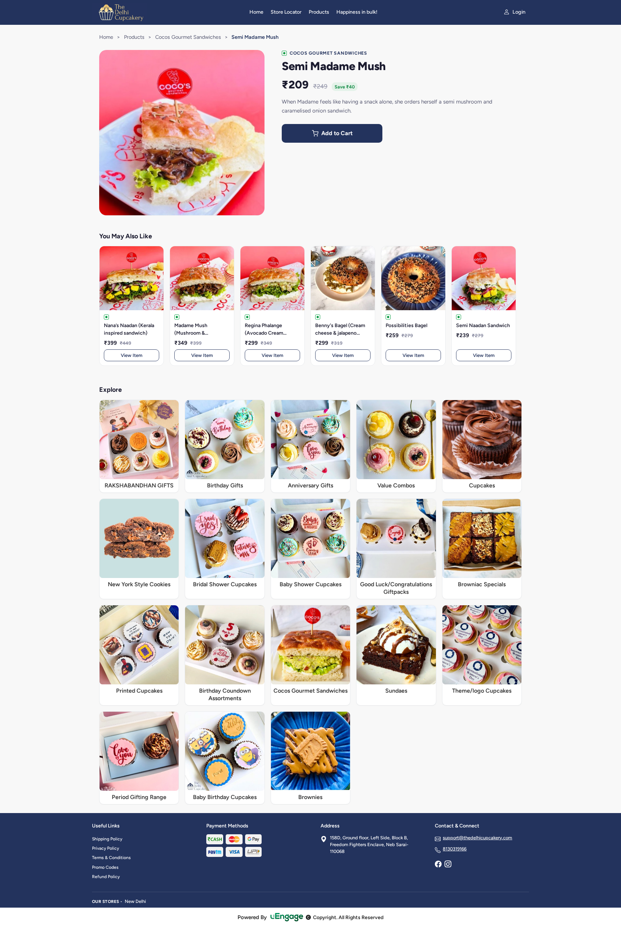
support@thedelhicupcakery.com (477, 837)
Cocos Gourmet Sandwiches (188, 37)
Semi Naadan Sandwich (483, 325)
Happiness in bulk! (356, 12)
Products (319, 12)
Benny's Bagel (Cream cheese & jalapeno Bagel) (340, 329)
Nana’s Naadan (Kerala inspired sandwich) (129, 329)
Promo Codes (105, 867)
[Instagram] (448, 865)
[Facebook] (438, 865)
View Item (131, 355)
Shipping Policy (107, 838)
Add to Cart (337, 133)
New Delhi (135, 901)
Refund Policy (106, 876)
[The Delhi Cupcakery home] (166, 12)
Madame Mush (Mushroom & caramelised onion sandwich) (195, 329)
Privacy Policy (105, 848)
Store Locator (286, 12)
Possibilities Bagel (406, 325)
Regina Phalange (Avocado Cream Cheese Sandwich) (266, 329)
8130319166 (454, 849)
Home (256, 12)
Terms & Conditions (111, 857)
